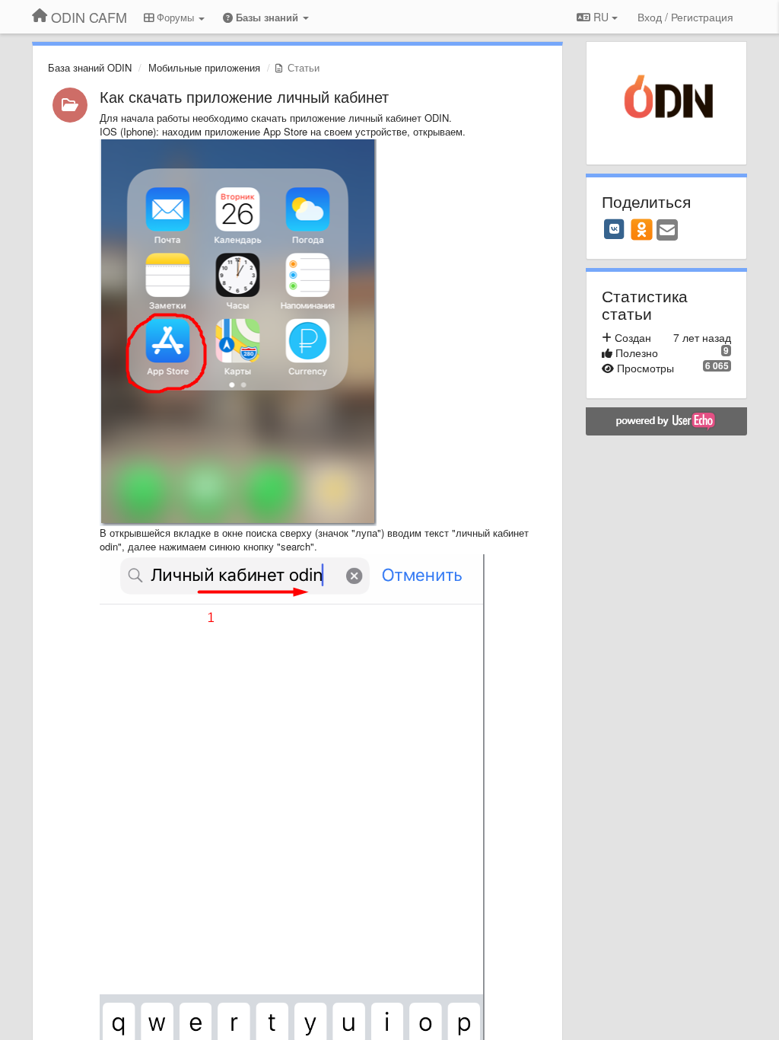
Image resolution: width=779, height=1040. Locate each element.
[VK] (614, 229)
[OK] (642, 229)
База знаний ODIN (90, 67)
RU (601, 16)
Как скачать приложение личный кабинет (244, 96)
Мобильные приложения (204, 67)
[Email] (667, 231)
